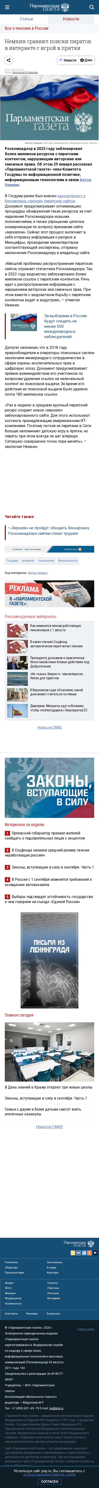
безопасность (67, 560)
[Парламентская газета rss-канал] (73, 1252)
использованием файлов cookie (49, 1474)
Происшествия (14, 1272)
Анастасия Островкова (25, 72)
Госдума (12, 560)
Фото (8, 1288)
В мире (51, 1267)
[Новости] (68, 60)
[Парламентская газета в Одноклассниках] (89, 1252)
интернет (28, 560)
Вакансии (53, 1313)
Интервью (53, 1298)
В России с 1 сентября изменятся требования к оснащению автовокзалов (48, 882)
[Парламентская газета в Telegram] (84, 1252)
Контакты (11, 1313)
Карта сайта (86, 1329)
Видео (9, 1283)
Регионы (53, 1293)
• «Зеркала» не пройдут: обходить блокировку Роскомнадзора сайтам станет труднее (48, 531)
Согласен (49, 1481)
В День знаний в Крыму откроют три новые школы (49, 1087)
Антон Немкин (38, 573)
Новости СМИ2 (49, 728)
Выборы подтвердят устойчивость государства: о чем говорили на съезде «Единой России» (49, 899)
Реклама (32, 1313)
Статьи (26, 19)
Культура (52, 1272)
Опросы (52, 1283)
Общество (11, 1267)
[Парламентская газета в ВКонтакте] (78, 1252)
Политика (11, 1262)
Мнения (10, 1293)
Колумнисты (13, 1303)
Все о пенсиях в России (26, 28)
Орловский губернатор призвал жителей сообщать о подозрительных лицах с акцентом (45, 835)
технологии (46, 560)
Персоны (53, 1288)
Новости (71, 19)
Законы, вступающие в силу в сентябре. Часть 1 (53, 867)
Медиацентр (13, 1298)
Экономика (54, 1262)
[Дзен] (86, 60)
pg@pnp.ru (56, 1408)
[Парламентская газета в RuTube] (95, 1252)
